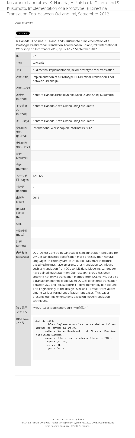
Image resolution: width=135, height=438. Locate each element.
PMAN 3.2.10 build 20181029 (35, 422)
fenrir (81, 419)
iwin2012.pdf (41, 308)
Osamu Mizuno (106, 422)
